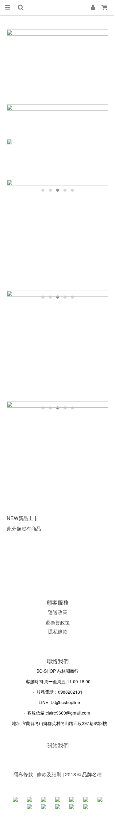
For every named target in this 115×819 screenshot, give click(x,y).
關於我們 (58, 745)
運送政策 (57, 612)
